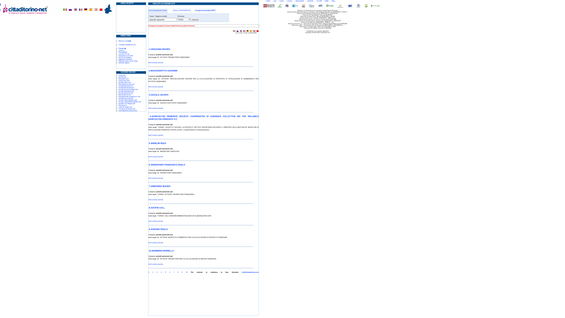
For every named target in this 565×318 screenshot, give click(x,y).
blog (333, 1)
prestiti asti (122, 77)
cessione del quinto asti (127, 109)
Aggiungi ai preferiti (125, 59)
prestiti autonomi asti (126, 93)
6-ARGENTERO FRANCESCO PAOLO (167, 165)
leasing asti (123, 105)
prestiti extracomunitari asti (128, 89)
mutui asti (122, 75)
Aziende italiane (123, 63)
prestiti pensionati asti (126, 87)
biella (327, 1)
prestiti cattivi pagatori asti (128, 100)
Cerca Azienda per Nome (158, 10)
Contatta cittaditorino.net (127, 44)
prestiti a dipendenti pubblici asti (130, 102)
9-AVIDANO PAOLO (158, 229)
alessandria (300, 1)
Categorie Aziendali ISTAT (205, 10)
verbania (310, 1)
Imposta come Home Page (128, 61)
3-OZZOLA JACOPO (158, 95)
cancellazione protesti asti (128, 110)
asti (275, 1)
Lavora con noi (124, 54)
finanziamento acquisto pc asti (129, 96)
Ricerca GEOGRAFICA (181, 10)
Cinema (121, 50)
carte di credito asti (125, 107)
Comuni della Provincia (174, 26)
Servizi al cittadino (125, 57)
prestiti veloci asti (125, 82)
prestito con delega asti (127, 103)
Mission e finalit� (125, 41)
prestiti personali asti (126, 98)
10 (187, 272)
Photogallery (123, 52)
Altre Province (189, 26)
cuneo (281, 1)
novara (289, 1)
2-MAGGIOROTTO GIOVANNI (163, 70)
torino (268, 1)
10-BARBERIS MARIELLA (161, 251)
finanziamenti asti (125, 95)
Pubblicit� (122, 48)
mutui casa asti (124, 80)
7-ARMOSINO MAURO (159, 186)
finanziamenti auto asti (126, 84)
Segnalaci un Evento (126, 56)
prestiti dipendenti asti (126, 91)
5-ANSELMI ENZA (157, 143)
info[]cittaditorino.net (250, 272)
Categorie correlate (156, 26)
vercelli (319, 1)
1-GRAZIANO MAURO (159, 49)
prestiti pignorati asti (126, 86)
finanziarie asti (124, 79)
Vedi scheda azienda (155, 62)
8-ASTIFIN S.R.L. (157, 208)
